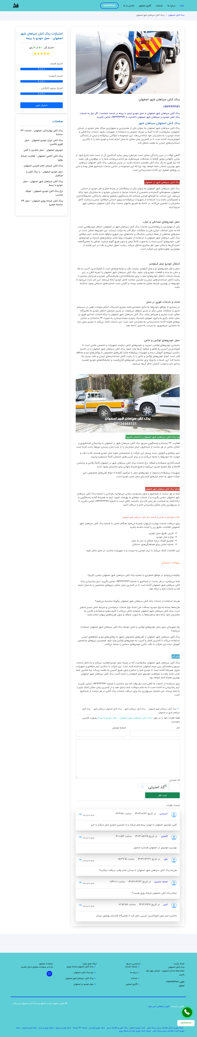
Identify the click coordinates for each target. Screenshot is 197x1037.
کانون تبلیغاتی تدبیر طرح (159, 1006)
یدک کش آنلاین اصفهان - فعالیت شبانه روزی (42, 158)
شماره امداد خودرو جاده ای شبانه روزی (135, 1031)
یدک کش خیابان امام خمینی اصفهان (43, 165)
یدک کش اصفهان (176, 15)
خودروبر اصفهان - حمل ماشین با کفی (43, 150)
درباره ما (171, 6)
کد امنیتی (174, 780)
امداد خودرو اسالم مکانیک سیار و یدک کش (165, 1027)
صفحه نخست (131, 967)
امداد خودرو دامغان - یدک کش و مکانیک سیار (126, 1027)
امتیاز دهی (41, 105)
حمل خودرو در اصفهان (84, 984)
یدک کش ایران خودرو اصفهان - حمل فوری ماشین (44, 142)
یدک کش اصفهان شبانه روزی (80, 967)
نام (178, 727)
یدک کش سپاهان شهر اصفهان (79, 978)
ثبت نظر (162, 795)
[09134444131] (187, 1012)
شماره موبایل (119, 727)
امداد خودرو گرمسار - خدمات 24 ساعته (89, 1027)
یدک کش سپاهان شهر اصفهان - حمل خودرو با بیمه (43, 183)
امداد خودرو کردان (29, 1027)
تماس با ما (128, 6)
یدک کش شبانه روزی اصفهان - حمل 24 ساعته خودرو (42, 203)
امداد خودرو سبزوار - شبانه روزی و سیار (54, 1027)
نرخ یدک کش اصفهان (84, 972)
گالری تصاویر (145, 6)
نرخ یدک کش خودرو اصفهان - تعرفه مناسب (44, 193)
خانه (182, 6)
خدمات (159, 6)
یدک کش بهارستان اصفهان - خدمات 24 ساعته (42, 132)
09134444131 (109, 6)
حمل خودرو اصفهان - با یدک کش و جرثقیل (44, 173)
